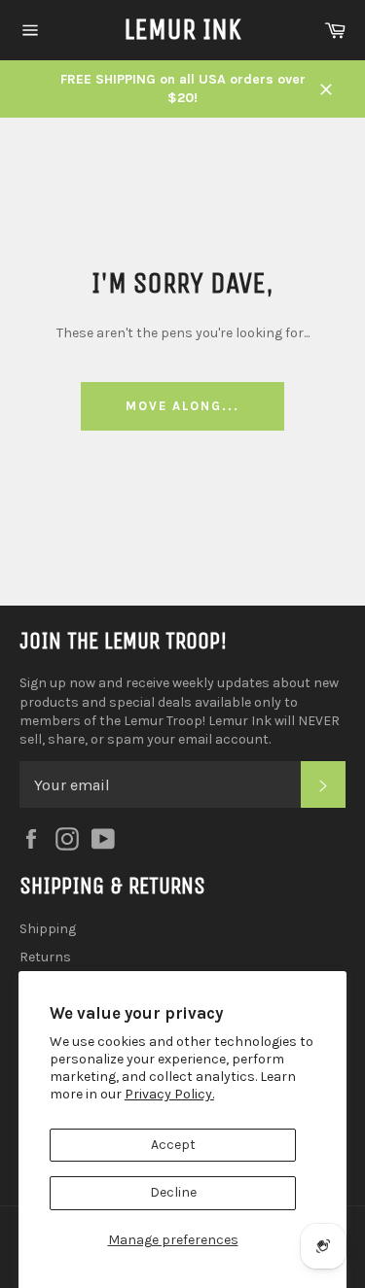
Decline (173, 1192)
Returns (45, 957)
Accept (173, 1144)
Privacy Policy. (169, 1094)
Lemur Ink (182, 29)
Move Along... (182, 406)
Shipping (47, 929)
